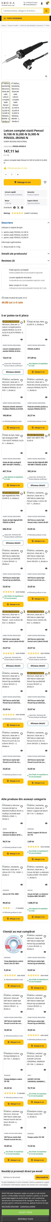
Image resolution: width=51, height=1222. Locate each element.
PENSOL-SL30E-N (21, 237)
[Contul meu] (41, 3)
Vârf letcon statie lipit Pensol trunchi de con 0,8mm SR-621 (11, 761)
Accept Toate (25, 1212)
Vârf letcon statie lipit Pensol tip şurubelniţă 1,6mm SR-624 (11, 701)
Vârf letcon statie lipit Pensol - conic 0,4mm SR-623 (13, 640)
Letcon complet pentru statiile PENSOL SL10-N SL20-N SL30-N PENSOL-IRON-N (12, 350)
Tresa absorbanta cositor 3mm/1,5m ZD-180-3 (13, 962)
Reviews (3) (8, 260)
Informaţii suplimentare (11, 242)
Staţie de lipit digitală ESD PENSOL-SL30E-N (13, 521)
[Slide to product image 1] (5, 102)
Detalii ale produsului (14, 253)
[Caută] (46, 10)
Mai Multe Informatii (10, 1206)
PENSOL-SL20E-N (21, 235)
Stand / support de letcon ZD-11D (37, 833)
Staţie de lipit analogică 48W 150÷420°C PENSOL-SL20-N (12, 463)
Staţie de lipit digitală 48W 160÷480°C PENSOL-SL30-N (38, 463)
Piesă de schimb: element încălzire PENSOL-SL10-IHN (13, 408)
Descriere (7, 222)
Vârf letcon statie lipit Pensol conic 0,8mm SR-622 (38, 640)
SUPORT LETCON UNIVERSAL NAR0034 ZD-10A (37, 1080)
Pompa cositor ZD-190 (36, 1137)
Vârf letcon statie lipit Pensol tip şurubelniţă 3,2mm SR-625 (36, 701)
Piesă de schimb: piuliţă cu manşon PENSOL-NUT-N (38, 408)
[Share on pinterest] (22, 207)
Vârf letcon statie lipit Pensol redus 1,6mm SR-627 (38, 521)
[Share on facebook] (14, 207)
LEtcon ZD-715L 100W (11, 894)
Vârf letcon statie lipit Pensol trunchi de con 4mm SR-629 (36, 579)
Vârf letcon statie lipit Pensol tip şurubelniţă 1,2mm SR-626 (11, 579)
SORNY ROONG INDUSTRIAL (15, 141)
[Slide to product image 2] (15, 102)
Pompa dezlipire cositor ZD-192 (13, 1080)
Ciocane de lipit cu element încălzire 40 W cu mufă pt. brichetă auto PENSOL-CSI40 (13, 833)
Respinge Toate (25, 1219)
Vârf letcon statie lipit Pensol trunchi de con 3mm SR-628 (36, 761)
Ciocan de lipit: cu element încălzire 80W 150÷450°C (38, 895)
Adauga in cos (22, 182)
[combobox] (22, 10)
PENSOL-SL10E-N (21, 232)
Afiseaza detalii (13, 372)
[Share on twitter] (18, 207)
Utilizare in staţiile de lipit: (12, 227)
